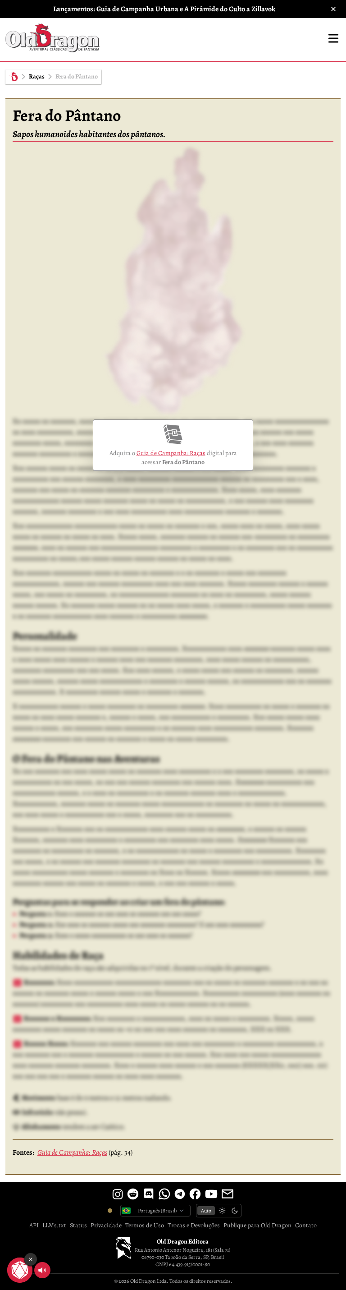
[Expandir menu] (333, 38)
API (34, 1225)
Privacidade (106, 1225)
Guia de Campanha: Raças (171, 453)
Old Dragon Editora (183, 1241)
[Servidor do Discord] (149, 1194)
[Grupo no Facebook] (195, 1194)
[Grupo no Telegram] (179, 1194)
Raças (37, 76)
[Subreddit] (133, 1194)
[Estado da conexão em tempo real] (110, 1210)
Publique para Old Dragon (257, 1225)
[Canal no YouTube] (211, 1194)
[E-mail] (227, 1194)
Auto (206, 1210)
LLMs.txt (54, 1225)
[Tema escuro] (234, 1210)
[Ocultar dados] (30, 1259)
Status (78, 1225)
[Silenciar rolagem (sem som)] (42, 1270)
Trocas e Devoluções (194, 1225)
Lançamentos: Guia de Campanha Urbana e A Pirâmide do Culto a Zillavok (164, 9)
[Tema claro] (222, 1210)
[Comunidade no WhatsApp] (164, 1194)
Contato (306, 1225)
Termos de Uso (144, 1225)
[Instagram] (117, 1194)
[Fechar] (333, 9)
